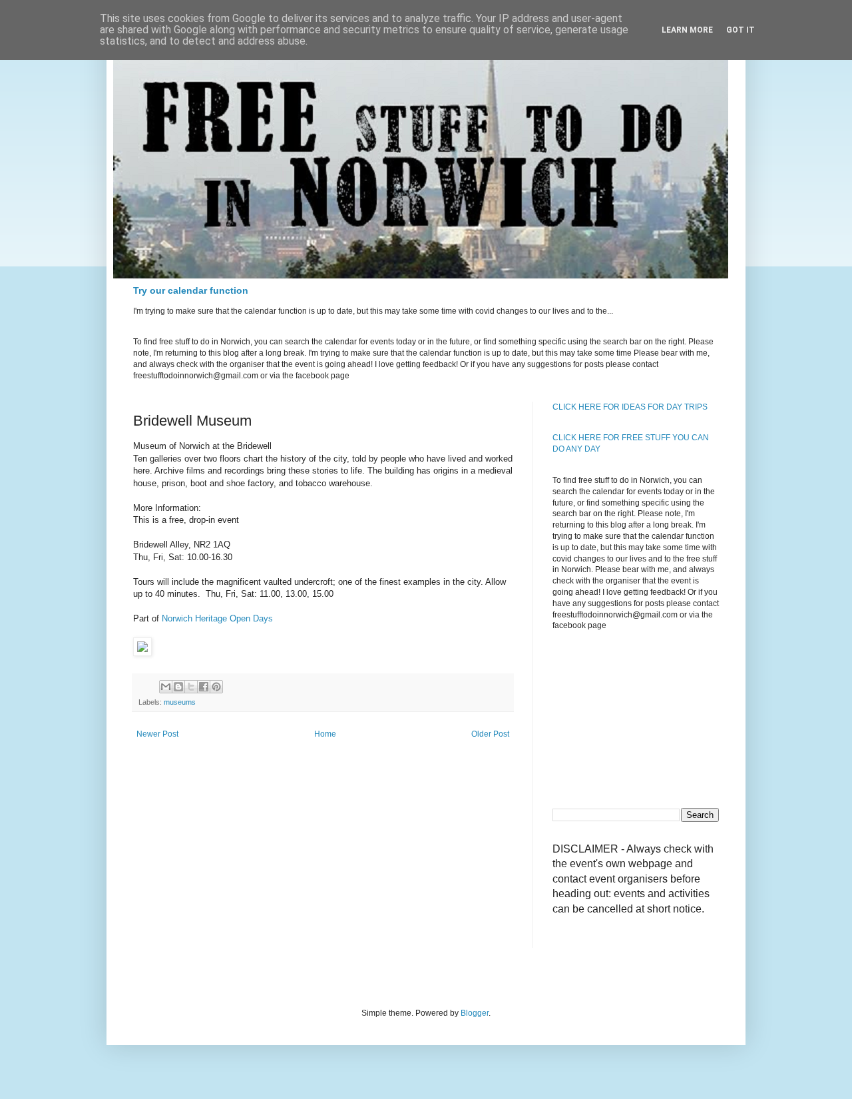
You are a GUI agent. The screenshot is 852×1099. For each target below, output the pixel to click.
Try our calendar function (190, 290)
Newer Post (157, 734)
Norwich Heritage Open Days (217, 618)
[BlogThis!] (178, 686)
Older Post (490, 734)
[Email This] (165, 686)
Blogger (475, 1013)
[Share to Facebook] (203, 686)
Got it (740, 30)
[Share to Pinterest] (216, 686)
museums (180, 702)
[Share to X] (191, 686)
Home (325, 734)
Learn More (687, 30)
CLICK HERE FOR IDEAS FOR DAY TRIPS (630, 407)
